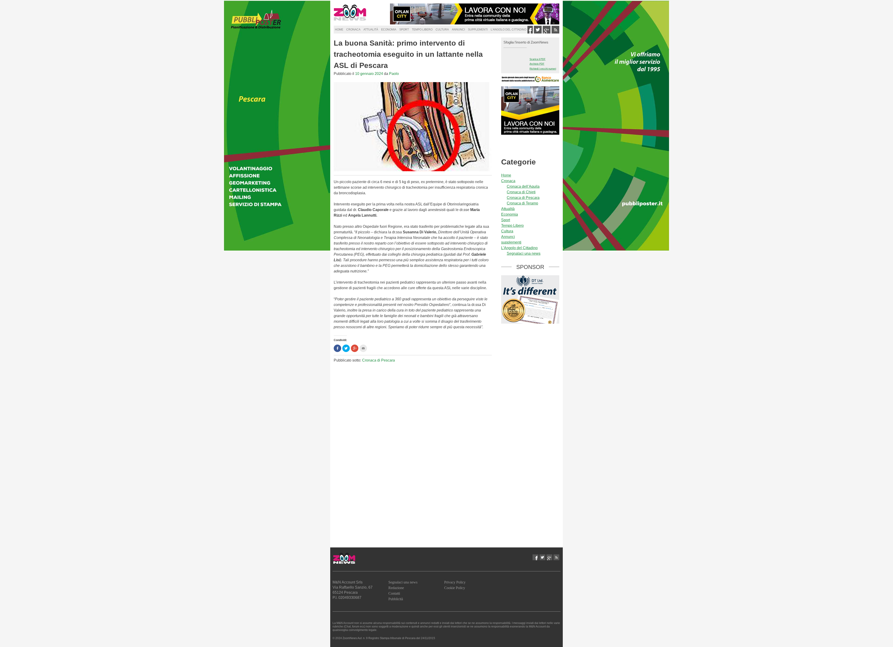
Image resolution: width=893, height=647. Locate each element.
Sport (404, 29)
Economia (388, 29)
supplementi (478, 29)
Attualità (370, 29)
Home (339, 29)
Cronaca (353, 29)
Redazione (396, 588)
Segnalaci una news (523, 253)
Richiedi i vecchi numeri (543, 68)
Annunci (458, 29)
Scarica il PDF (538, 59)
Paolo (394, 74)
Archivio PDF (537, 63)
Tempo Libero (422, 29)
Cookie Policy (454, 588)
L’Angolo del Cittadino (508, 29)
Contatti (394, 593)
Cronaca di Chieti (521, 192)
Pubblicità (395, 599)
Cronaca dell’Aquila (523, 186)
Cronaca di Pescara (378, 360)
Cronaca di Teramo (522, 203)
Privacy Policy (455, 582)
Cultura (442, 29)
